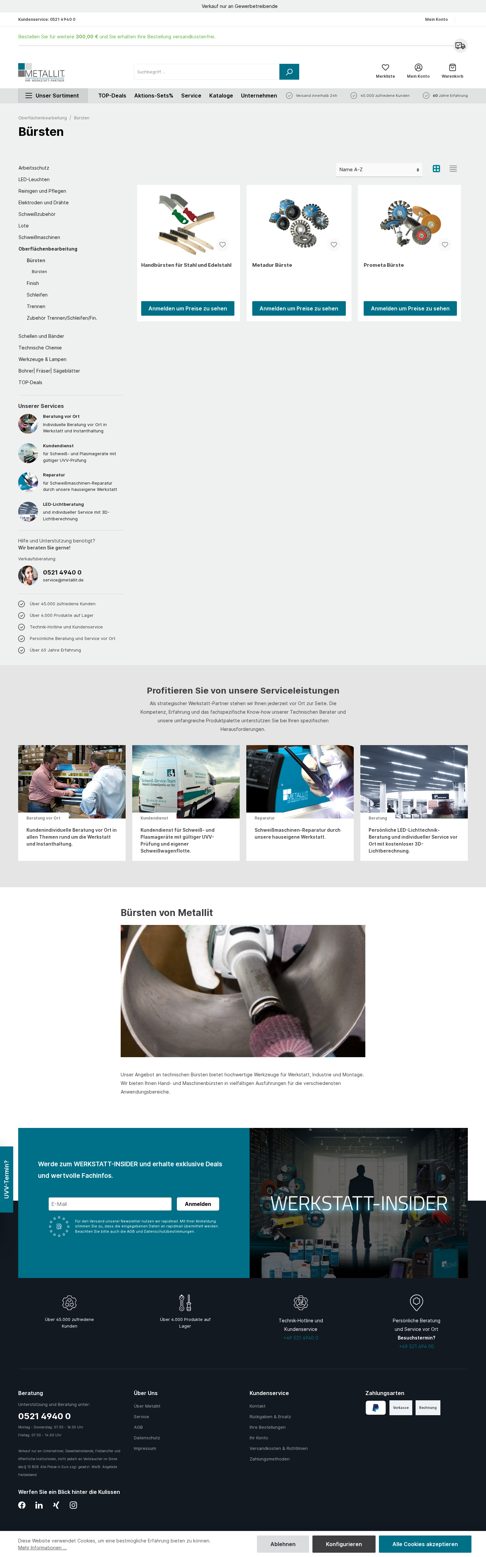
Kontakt (257, 1406)
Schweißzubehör (37, 214)
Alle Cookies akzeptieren (425, 1544)
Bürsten (36, 260)
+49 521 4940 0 (300, 1337)
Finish (33, 283)
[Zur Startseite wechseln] (41, 72)
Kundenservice (269, 1393)
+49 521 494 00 (416, 1346)
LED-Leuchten (34, 179)
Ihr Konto (259, 1437)
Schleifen (37, 295)
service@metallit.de (63, 579)
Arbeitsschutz (34, 168)
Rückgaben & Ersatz (270, 1416)
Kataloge (221, 95)
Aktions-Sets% (153, 95)
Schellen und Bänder (41, 336)
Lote (24, 225)
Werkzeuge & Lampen (42, 359)
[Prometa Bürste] (410, 223)
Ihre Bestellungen (268, 1427)
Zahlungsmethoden (270, 1458)
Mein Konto (436, 19)
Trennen (36, 306)
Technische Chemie (40, 347)
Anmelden (198, 1204)
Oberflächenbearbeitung (48, 249)
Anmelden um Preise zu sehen (187, 308)
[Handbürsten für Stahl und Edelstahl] (187, 223)
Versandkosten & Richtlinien (279, 1448)
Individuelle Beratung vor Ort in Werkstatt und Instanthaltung (75, 423)
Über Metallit (147, 1406)
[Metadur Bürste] (298, 223)
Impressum (145, 1448)
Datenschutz (147, 1437)
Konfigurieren (344, 1544)
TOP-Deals (30, 382)
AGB (138, 1427)
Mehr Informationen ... (42, 1547)
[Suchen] (289, 72)
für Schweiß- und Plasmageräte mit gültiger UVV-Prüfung (79, 453)
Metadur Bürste (272, 265)
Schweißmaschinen (39, 237)
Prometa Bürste (384, 265)
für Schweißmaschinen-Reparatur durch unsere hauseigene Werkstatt (80, 482)
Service (191, 95)
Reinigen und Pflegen (42, 191)
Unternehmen (259, 95)
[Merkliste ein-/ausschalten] (222, 244)
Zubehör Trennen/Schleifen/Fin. (62, 318)
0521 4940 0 (62, 19)
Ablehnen (283, 1544)
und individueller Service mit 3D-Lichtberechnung (76, 511)
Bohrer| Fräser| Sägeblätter (49, 371)
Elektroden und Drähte (44, 202)
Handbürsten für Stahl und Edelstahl (186, 265)
